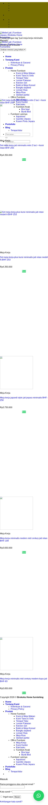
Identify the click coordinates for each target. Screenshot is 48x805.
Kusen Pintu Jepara (25, 764)
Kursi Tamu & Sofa (25, 718)
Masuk (17, 797)
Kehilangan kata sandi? (11, 801)
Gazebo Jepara (23, 762)
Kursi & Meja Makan (25, 716)
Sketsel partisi (22, 738)
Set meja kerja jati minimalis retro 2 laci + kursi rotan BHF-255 (22, 146)
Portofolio (10, 767)
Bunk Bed (26, 755)
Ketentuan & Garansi (20, 706)
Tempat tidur (16, 771)
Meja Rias (21, 735)
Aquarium (20, 759)
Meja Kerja (21, 743)
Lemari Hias (21, 733)
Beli (24, 159)
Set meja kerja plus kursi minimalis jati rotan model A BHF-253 (24, 258)
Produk (9, 711)
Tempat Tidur (22, 721)
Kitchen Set (21, 726)
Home (8, 702)
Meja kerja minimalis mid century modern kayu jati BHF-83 (23, 680)
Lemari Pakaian (23, 723)
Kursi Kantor (22, 745)
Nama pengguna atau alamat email (17, 784)
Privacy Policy (17, 709)
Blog (7, 769)
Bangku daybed (23, 730)
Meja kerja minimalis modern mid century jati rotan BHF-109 (23, 539)
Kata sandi (5, 792)
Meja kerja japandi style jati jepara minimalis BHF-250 (23, 398)
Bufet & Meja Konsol (25, 728)
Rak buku (20, 747)
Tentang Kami (12, 704)
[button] (38, 795)
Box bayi (25, 752)
